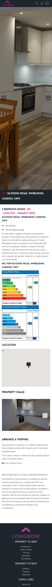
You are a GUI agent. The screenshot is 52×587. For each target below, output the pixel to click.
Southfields (26, 558)
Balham (26, 568)
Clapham (26, 571)
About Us (26, 584)
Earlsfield (26, 555)
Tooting (26, 552)
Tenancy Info (26, 213)
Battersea (26, 574)
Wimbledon (26, 546)
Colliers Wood (26, 549)
